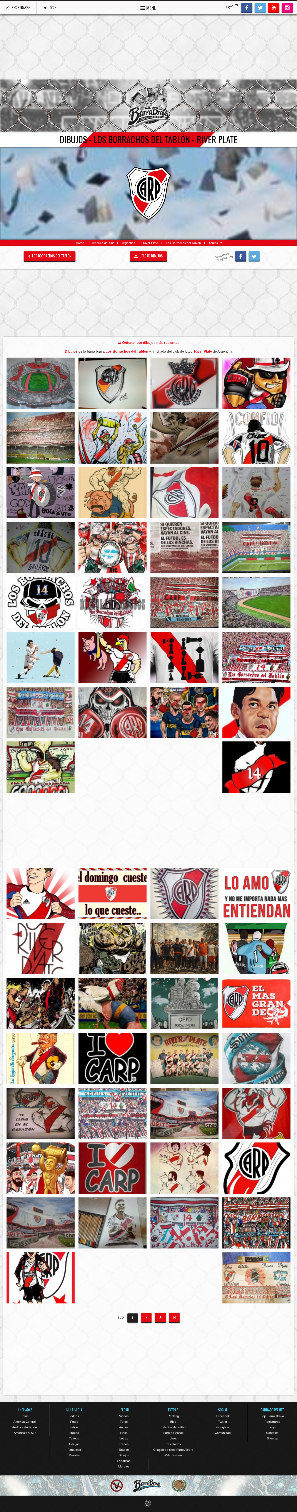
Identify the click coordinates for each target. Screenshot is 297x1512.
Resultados (173, 1444)
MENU (151, 7)
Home (80, 243)
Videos (74, 1416)
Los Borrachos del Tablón (183, 243)
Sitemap (272, 1438)
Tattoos (74, 1438)
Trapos (74, 1432)
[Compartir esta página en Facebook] (240, 255)
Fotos (74, 1421)
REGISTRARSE (20, 7)
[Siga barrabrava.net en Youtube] (273, 7)
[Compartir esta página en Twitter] (254, 255)
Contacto (272, 1432)
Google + (222, 1427)
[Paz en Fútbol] (116, 1485)
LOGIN (52, 7)
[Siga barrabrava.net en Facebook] (246, 7)
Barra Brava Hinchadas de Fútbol (148, 105)
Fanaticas (74, 1449)
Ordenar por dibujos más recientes (150, 343)
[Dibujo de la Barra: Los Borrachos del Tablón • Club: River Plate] (112, 383)
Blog (173, 1421)
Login (272, 1427)
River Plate (150, 243)
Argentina (128, 243)
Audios (123, 1427)
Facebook (223, 1416)
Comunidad (223, 1432)
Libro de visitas (173, 1432)
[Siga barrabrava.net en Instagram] (287, 7)
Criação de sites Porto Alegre (173, 1449)
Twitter (222, 1421)
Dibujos (74, 1444)
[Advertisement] (148, 47)
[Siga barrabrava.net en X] (260, 7)
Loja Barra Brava (272, 1416)
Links (123, 1432)
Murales (74, 1455)
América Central (24, 1421)
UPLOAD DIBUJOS (151, 256)
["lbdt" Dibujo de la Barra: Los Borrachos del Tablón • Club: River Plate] (41, 712)
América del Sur (103, 243)
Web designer (173, 1455)
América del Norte (24, 1427)
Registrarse (272, 1421)
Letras (74, 1427)
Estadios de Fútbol (173, 1427)
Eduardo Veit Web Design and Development (148, 1503)
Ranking (173, 1416)
